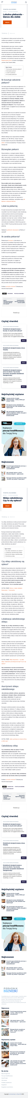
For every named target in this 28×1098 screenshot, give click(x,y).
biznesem (10, 240)
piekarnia (10, 293)
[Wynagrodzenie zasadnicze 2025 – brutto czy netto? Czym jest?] (3, 479)
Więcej (23, 340)
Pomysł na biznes (9, 9)
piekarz (3, 142)
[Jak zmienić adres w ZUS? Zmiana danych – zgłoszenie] (3, 473)
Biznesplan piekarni (11, 71)
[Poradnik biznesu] (14, 2)
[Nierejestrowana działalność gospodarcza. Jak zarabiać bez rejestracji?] (3, 406)
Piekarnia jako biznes (6, 60)
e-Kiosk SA (18, 1094)
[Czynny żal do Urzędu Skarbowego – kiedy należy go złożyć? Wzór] (3, 399)
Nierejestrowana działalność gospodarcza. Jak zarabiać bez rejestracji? (15, 406)
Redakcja (4, 33)
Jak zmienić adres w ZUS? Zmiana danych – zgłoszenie (14, 473)
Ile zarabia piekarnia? (12, 74)
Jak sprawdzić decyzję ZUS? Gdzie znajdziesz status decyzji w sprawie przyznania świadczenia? (16, 413)
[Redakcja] (8, 313)
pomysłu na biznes (10, 286)
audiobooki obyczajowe (13, 230)
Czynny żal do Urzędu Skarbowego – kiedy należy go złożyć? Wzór (15, 400)
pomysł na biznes (19, 293)
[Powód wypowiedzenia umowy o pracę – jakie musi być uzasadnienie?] (3, 467)
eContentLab (12, 1094)
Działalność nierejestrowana (11, 326)
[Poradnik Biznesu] (14, 989)
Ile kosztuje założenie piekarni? (14, 69)
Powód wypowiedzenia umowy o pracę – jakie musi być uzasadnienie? (16, 467)
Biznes (5, 11)
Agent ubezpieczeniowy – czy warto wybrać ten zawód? (8, 302)
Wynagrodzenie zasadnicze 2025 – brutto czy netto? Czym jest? (16, 478)
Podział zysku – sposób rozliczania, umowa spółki (20, 301)
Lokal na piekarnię (11, 72)
